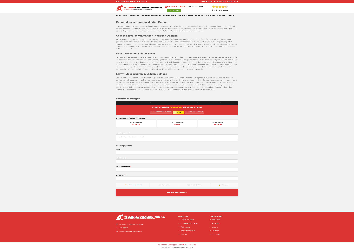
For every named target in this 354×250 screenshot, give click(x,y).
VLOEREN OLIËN (232, 1)
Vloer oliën (192, 245)
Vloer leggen (172, 245)
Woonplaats (121, 175)
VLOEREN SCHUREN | (220, 1)
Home (118, 15)
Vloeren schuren (185, 15)
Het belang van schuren (205, 15)
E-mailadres (121, 158)
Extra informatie (123, 133)
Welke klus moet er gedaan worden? (131, 118)
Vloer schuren (182, 245)
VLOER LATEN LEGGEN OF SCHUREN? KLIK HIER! (132, 1)
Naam (118, 149)
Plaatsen (221, 15)
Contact (230, 15)
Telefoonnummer (123, 166)
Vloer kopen (162, 245)
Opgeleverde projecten (151, 15)
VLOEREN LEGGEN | (207, 1)
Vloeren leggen (169, 15)
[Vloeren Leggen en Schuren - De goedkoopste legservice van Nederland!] (139, 8)
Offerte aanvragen (131, 15)
